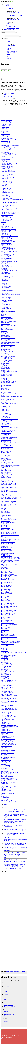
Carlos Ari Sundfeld (5, 234)
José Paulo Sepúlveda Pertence (8, 495)
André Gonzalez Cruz (6, 173)
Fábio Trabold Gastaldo (6, 359)
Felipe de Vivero (5, 363)
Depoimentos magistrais (13, 28)
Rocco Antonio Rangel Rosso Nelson (10, 726)
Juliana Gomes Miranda (6, 507)
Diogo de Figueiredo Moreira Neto (9, 303)
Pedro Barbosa (4, 667)
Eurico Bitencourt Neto (6, 343)
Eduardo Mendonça (5, 322)
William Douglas (5, 799)
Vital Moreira (4, 789)
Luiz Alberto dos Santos (6, 556)
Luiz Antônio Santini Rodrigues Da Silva (11, 558)
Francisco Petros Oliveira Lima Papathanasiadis (12, 396)
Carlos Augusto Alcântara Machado (9, 236)
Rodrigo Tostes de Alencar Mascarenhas (10, 734)
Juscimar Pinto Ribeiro (6, 514)
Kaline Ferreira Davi (6, 515)
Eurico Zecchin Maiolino (7, 346)
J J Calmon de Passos (6, 445)
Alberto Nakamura (5, 134)
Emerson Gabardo (5, 333)
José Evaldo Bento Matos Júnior (8, 487)
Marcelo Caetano (5, 578)
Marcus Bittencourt (5, 600)
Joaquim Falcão (4, 458)
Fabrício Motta (4, 353)
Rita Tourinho (4, 722)
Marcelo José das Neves (6, 582)
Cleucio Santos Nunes (6, 266)
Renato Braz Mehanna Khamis (8, 704)
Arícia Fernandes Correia (7, 201)
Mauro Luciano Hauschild (7, 623)
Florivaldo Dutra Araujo (6, 392)
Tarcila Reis (3, 764)
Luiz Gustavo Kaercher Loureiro (9, 564)
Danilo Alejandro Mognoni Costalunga (10, 294)
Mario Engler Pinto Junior (7, 614)
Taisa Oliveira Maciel (6, 761)
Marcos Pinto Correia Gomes (8, 597)
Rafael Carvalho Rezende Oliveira (9, 680)
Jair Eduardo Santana (6, 452)
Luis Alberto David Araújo (7, 550)
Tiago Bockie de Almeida (7, 776)
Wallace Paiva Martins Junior (8, 795)
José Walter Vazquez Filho (7, 502)
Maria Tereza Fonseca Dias (7, 611)
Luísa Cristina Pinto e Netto (7, 570)
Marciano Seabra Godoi (6, 586)
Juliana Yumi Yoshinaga (6, 509)
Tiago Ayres (4, 775)
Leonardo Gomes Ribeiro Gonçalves (10, 535)
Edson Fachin (4, 314)
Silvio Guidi (4, 754)
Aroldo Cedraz (4, 203)
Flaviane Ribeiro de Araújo (7, 382)
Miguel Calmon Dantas (6, 632)
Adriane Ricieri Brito (6, 124)
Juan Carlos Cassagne (6, 505)
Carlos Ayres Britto (5, 237)
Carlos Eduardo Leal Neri (7, 238)
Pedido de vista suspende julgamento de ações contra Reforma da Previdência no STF (15, 830)
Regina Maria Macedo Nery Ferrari (9, 701)
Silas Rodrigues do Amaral (7, 753)
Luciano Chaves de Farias (7, 543)
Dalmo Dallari (4, 280)
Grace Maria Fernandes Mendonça (9, 419)
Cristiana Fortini (5, 272)
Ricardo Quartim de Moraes (7, 718)
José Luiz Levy (4, 494)
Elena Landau (4, 331)
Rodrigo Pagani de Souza (7, 732)
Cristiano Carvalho (5, 273)
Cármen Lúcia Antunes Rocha (8, 248)
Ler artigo (14, 108)
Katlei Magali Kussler (6, 516)
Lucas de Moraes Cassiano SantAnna (10, 539)
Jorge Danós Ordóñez (6, 470)
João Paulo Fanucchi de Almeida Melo (10, 465)
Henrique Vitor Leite (6, 433)
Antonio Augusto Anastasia (7, 194)
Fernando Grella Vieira (6, 377)
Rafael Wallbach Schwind (7, 691)
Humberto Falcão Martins (7, 435)
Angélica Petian (4, 191)
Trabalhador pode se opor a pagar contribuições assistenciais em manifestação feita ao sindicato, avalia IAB (15, 839)
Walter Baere (4, 796)
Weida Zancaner (5, 797)
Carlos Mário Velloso (6, 243)
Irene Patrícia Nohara (6, 441)
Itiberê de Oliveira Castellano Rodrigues (10, 442)
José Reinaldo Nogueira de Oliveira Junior (11, 497)
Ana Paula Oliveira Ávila (7, 164)
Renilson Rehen (4, 706)
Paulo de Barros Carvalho (7, 656)
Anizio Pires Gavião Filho (7, 192)
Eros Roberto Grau (5, 339)
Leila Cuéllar (4, 525)
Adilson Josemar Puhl (6, 122)
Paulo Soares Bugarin (6, 666)
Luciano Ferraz (4, 546)
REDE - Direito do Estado (13, 12)
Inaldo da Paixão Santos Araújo (8, 438)
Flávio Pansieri (4, 388)
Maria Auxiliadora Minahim (7, 603)
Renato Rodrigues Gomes (7, 705)
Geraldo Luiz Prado (5, 412)
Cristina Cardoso (5, 279)
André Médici (4, 180)
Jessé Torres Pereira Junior (7, 456)
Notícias (9, 48)
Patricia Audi (4, 648)
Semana (6, 806)
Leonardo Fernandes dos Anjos (8, 533)
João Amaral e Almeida (6, 459)
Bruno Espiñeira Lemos (6, 220)
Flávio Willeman (5, 389)
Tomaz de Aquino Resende (7, 778)
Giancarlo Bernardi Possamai (8, 414)
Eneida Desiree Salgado (6, 336)
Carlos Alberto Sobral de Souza (8, 231)
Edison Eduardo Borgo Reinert (8, 311)
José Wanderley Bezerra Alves (8, 504)
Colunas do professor (9, 96)
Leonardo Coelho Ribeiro (7, 530)
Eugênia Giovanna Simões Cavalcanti (10, 342)
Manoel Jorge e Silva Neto (7, 574)
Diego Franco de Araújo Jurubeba (9, 298)
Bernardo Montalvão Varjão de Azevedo (10, 212)
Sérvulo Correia (4, 751)
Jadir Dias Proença (5, 448)
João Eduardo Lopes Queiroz (8, 462)
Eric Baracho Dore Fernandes (8, 338)
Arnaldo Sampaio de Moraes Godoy (9, 202)
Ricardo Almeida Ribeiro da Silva (9, 708)
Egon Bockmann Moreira (7, 329)
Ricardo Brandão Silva (6, 711)
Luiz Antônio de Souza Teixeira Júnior (10, 557)
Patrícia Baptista (5, 649)
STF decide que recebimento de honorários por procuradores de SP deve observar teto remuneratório (15, 849)
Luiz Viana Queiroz (5, 568)
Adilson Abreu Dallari (6, 121)
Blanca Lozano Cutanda (7, 215)
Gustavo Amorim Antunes (7, 424)
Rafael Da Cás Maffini (6, 681)
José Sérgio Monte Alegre (7, 500)
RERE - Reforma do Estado (14, 14)
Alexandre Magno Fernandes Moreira (10, 145)
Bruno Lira (3, 223)
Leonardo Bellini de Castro (7, 529)
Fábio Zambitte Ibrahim (6, 360)
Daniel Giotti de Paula (6, 285)
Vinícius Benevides (5, 785)
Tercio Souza (4, 768)
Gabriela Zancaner (5, 406)
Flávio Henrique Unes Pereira (8, 387)
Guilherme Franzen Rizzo (7, 420)
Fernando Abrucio (5, 370)
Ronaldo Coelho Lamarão (7, 740)
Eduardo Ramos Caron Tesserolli (9, 325)
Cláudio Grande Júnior (6, 264)
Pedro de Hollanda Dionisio (7, 672)
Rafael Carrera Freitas (6, 679)
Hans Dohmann (4, 428)
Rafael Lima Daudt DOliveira (8, 686)
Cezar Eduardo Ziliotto (6, 258)
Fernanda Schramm (5, 368)
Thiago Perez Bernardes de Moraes (9, 772)
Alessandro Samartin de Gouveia (9, 139)
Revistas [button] (6, 7)
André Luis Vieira (5, 176)
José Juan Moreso (5, 490)
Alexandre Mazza (5, 146)
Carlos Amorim (4, 233)
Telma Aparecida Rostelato (7, 767)
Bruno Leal (3, 222)
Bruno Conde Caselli (6, 217)
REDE (5, 991)
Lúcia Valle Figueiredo (6, 571)
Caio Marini (4, 224)
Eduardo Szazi (4, 326)
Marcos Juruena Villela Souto (8, 595)
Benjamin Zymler (5, 210)
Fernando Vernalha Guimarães (8, 381)
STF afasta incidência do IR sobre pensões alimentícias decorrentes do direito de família (15, 860)
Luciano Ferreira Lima (6, 547)
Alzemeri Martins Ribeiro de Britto (9, 155)
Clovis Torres (4, 268)
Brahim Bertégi (4, 216)
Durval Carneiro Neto (6, 308)
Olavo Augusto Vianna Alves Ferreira (10, 642)
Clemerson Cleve (5, 265)
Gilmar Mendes (4, 416)
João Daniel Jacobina (6, 461)
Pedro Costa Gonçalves (6, 670)
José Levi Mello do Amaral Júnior (9, 491)
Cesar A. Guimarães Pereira (7, 254)
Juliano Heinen (4, 511)
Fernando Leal (4, 378)
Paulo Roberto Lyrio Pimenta (8, 665)
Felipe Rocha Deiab (5, 367)
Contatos (9, 58)
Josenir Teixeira (4, 476)
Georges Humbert (5, 410)
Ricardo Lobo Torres (6, 712)
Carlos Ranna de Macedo (7, 245)
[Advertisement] (12, 897)
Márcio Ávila (4, 625)
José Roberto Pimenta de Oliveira (9, 498)
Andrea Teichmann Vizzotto (7, 167)
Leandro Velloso (5, 523)
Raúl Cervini (4, 697)
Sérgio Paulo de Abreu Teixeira (8, 750)
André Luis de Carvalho (7, 174)
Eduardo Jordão (4, 319)
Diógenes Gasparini (5, 305)
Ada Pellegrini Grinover (6, 120)
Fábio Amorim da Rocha (7, 354)
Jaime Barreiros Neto (6, 451)
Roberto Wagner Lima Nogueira (8, 725)
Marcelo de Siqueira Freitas (7, 579)
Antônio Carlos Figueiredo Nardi (9, 198)
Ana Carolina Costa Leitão (7, 157)
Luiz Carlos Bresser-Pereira (7, 561)
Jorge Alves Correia (5, 469)
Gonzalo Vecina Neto (6, 417)
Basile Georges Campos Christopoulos (10, 208)
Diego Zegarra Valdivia (6, 300)
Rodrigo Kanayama (5, 730)
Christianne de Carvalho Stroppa (9, 261)
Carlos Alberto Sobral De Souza (8, 230)
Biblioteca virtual (11, 52)
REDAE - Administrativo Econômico (16, 15)
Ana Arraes (3, 156)
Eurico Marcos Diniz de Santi (8, 345)
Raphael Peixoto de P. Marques (8, 693)
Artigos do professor (9, 93)
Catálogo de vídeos (11, 26)
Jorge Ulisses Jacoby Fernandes (8, 475)
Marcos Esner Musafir (6, 593)
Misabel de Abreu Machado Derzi (9, 637)
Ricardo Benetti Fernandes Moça (9, 709)
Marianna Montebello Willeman (8, 613)
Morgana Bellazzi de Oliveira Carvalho (10, 641)
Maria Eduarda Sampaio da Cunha (9, 606)
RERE (5, 993)
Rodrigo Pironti (4, 733)
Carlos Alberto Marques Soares (8, 229)
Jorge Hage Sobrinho (6, 472)
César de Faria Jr (5, 259)
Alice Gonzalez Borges (6, 149)
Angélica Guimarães (6, 189)
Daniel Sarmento (5, 287)
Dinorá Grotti (4, 301)
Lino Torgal (3, 537)
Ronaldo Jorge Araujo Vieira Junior (9, 741)
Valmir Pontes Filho (5, 781)
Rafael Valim (4, 688)
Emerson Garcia (5, 335)
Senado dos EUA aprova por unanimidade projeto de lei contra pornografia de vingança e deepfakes (15, 815)
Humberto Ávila (5, 434)
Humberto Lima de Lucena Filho (9, 437)
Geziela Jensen (4, 413)
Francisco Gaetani (5, 395)
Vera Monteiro (4, 783)
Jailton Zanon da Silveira (7, 449)
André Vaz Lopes (5, 187)
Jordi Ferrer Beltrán (5, 468)
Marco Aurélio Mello (6, 589)
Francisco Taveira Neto (6, 398)
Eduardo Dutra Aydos (6, 317)
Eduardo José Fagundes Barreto (8, 321)
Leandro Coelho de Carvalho (8, 522)
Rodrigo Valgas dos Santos (7, 736)
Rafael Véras (4, 690)
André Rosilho (4, 184)
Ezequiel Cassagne (5, 349)
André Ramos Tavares (6, 181)
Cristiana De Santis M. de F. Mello (9, 271)
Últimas (6, 804)
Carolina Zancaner (5, 247)
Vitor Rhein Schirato (6, 790)
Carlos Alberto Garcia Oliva (7, 227)
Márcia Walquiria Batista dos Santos (9, 624)
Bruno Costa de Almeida (7, 219)
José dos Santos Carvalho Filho (8, 483)
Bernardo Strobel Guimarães (8, 213)
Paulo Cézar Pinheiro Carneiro (8, 655)
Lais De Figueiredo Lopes (7, 518)
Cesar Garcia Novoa (6, 255)
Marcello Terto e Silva (6, 577)
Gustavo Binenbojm (5, 426)
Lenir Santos (4, 526)
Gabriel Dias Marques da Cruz (8, 403)
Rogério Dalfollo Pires (6, 737)
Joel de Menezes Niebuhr (7, 466)
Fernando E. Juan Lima (6, 375)
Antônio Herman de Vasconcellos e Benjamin (12, 199)
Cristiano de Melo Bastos (7, 276)
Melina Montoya (5, 630)
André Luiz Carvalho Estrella (8, 177)
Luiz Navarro (4, 567)
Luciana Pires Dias (5, 540)
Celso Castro (4, 252)
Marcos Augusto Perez (6, 591)
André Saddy (4, 185)
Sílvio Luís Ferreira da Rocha (8, 757)
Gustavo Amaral (5, 423)
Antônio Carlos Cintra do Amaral (9, 196)
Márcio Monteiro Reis (6, 627)
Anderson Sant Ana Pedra (7, 166)
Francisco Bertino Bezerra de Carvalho (10, 393)
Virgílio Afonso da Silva (7, 788)
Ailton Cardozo (4, 128)
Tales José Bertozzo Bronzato (8, 762)
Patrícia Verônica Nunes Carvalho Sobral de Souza (13, 652)
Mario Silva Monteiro (6, 616)
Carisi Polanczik (5, 226)
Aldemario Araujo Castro (7, 138)
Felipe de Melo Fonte (6, 361)
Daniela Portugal (5, 293)
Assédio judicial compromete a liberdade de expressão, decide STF (14, 834)
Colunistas (6, 5)
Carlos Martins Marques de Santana (9, 241)
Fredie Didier (4, 402)
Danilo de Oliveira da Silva (7, 296)
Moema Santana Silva (6, 639)
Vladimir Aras (4, 792)
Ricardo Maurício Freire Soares (8, 716)
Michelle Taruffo (5, 631)
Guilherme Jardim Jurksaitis (7, 421)
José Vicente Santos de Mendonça (9, 501)
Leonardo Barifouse (5, 528)
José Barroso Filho (5, 479)
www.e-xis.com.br (8, 1037)
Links (8, 54)
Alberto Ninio (4, 135)
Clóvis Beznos (4, 269)
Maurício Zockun (5, 621)
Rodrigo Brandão (5, 729)
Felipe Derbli (4, 364)
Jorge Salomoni (4, 473)
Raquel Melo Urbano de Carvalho (9, 695)
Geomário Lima (4, 409)
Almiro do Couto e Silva (7, 153)
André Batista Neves (6, 169)
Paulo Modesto (4, 660)
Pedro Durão (4, 673)
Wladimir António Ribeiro (7, 800)
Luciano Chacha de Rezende (8, 542)
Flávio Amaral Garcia (6, 385)
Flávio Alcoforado (5, 384)
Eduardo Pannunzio (5, 324)
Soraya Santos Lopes (6, 760)
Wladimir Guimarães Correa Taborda (10, 801)
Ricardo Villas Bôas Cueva (7, 719)
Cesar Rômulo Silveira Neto (7, 257)
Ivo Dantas (3, 444)
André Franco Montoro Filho (8, 171)
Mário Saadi (4, 628)
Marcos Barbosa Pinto (6, 592)
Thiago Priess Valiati (6, 774)
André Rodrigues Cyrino (7, 183)
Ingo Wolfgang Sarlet (6, 440)
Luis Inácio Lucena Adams (7, 553)
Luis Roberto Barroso (6, 554)
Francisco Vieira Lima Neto (7, 399)
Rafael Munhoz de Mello (7, 687)
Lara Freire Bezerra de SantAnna (9, 519)
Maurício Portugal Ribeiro (7, 620)
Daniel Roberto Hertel (6, 286)
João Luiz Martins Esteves (7, 463)
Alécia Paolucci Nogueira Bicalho (9, 148)
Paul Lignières (4, 653)
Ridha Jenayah (4, 720)
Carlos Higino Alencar (6, 240)
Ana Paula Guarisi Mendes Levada (9, 163)
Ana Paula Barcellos (6, 162)
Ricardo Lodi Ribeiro (6, 713)
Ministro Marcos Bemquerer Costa (9, 635)
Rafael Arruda (4, 677)
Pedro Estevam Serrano (6, 674)
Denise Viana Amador (6, 297)
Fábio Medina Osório (6, 357)
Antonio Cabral (4, 195)
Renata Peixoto (4, 702)
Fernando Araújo (5, 373)
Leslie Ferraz (4, 536)
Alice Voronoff (4, 150)
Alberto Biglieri (4, 131)
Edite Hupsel (4, 312)
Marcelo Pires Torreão (6, 585)
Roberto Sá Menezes (6, 723)
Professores (6, 4)
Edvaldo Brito (4, 328)
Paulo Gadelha (4, 658)
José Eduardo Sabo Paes (7, 486)
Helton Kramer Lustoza (6, 431)
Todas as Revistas (11, 8)
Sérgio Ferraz (4, 747)
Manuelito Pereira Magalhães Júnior (9, 575)
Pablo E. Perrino (5, 646)
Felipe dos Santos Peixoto (7, 366)
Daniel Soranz (4, 289)
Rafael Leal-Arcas (5, 684)
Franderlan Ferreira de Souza (8, 400)
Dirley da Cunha (5, 307)
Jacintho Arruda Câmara (7, 447)
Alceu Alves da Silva (6, 136)
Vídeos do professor (9, 94)
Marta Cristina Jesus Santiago (8, 618)
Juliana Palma (4, 508)
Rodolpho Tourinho (5, 727)
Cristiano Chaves (5, 275)
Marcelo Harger (4, 581)
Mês (5, 807)
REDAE (6, 994)
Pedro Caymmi (4, 669)
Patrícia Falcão (4, 651)
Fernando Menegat (5, 380)
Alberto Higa (4, 132)
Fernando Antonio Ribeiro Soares (9, 371)
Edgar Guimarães (5, 310)
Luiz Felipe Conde (5, 563)
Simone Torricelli (5, 755)
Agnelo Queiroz (5, 127)
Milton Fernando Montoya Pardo (9, 634)
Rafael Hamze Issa (5, 683)
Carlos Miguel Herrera (6, 244)
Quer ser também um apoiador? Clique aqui (15, 971)
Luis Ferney (4, 551)
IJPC (5, 999)
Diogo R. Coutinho (5, 304)
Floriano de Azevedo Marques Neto (9, 391)
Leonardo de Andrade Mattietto (8, 532)
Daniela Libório (4, 291)
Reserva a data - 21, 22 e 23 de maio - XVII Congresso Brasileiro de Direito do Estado (14, 810)
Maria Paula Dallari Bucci (7, 609)
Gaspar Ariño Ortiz (5, 407)
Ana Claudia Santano (6, 159)
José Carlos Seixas (5, 480)
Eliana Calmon (4, 332)
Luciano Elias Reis (5, 544)
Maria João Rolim (5, 607)
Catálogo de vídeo (8, 1005)
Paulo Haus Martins (5, 659)
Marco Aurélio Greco (6, 588)
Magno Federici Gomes (6, 572)
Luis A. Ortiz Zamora (6, 549)
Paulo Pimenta (4, 662)
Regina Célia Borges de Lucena (8, 698)
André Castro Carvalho (6, 170)
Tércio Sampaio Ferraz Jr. (7, 769)
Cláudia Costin (4, 262)
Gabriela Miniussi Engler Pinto (8, 405)
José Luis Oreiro (5, 493)
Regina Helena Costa (6, 699)
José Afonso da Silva (6, 477)
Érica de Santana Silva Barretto (8, 352)
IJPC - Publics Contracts (13, 19)
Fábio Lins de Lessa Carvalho (8, 356)
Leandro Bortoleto (5, 521)
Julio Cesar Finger (5, 512)
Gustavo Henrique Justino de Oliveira (10, 427)
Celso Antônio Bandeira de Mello (9, 251)
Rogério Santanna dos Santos (8, 739)
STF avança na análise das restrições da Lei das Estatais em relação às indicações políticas (15, 844)
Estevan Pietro (4, 340)
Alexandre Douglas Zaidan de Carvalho (10, 143)
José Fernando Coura (6, 489)
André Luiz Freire (5, 178)
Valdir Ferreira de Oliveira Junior (9, 779)
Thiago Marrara (4, 771)
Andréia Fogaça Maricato (7, 188)
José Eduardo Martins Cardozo (8, 484)
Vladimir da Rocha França (7, 793)
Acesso (6, 38)
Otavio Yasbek (4, 645)
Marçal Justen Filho (5, 602)
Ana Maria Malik (5, 160)
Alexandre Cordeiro (5, 142)
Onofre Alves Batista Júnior (7, 644)
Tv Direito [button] (6, 25)
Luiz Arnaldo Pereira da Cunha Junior (10, 560)
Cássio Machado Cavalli (7, 250)
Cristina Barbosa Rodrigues (7, 278)
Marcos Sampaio (5, 599)
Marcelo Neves (4, 584)
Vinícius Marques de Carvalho (8, 786)
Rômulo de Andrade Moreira (8, 743)
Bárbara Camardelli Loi (6, 209)
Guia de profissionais (9, 29)
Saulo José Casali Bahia (6, 746)
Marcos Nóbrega (5, 596)
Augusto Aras (4, 206)
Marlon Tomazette (5, 617)
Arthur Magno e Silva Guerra (8, 205)
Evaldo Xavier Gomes (6, 347)
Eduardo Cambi (4, 315)
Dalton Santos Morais (6, 282)
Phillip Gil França (5, 676)
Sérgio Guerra (4, 748)
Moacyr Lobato (4, 638)
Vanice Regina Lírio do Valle (8, 782)
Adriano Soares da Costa (7, 125)
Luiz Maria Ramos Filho (7, 565)
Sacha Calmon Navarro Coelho (8, 744)
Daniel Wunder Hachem (7, 290)
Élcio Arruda (4, 350)
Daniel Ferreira (4, 283)
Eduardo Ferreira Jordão (7, 318)
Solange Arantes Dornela (7, 758)
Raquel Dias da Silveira (6, 694)
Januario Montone (5, 454)
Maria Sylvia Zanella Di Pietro (8, 610)
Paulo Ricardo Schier (6, 663)
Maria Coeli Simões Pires (7, 604)
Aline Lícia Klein (5, 152)
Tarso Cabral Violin (5, 765)
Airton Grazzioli (5, 129)
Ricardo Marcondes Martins (7, 715)
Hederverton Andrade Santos (8, 430)
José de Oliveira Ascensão (7, 482)
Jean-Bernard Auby (5, 455)
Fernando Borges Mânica (7, 374)
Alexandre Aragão (5, 141)
